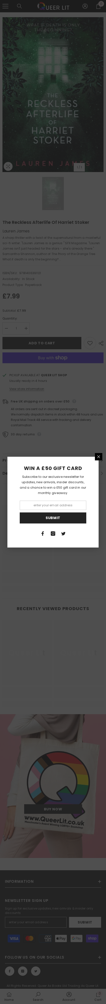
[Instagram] (53, 533)
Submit (53, 517)
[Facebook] (42, 533)
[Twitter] (63, 533)
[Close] (98, 456)
